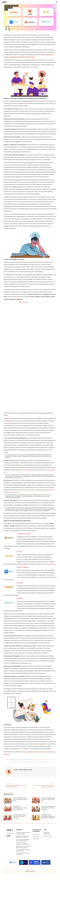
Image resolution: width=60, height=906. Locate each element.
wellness (47, 761)
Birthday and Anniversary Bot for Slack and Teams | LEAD (23, 847)
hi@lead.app (10, 833)
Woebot (20, 598)
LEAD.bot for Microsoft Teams (47, 833)
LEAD (4, 2)
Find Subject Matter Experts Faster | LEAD (22, 853)
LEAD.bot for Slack (48, 836)
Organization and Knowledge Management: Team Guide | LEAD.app (48, 816)
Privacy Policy (36, 836)
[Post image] (8, 800)
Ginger (20, 551)
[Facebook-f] (7, 835)
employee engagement (25, 761)
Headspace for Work (24, 533)
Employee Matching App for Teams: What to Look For (48, 799)
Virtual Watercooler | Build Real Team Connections (23, 850)
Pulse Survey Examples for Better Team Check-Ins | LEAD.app (48, 808)
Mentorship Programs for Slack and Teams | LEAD (23, 833)
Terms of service (36, 834)
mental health (36, 761)
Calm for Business (23, 567)
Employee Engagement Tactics (11, 5)
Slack (6, 9)
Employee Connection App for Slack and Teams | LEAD (22, 836)
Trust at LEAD (36, 838)
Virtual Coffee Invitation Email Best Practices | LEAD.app (19, 816)
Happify (20, 582)
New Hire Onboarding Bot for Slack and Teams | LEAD (22, 840)
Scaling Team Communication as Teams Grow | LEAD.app (20, 808)
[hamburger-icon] (56, 2)
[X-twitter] (9, 835)
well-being (42, 761)
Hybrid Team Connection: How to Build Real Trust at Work (20, 799)
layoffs (32, 761)
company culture (17, 761)
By (41, 759)
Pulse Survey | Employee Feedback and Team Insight (22, 843)
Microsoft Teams (8, 7)
